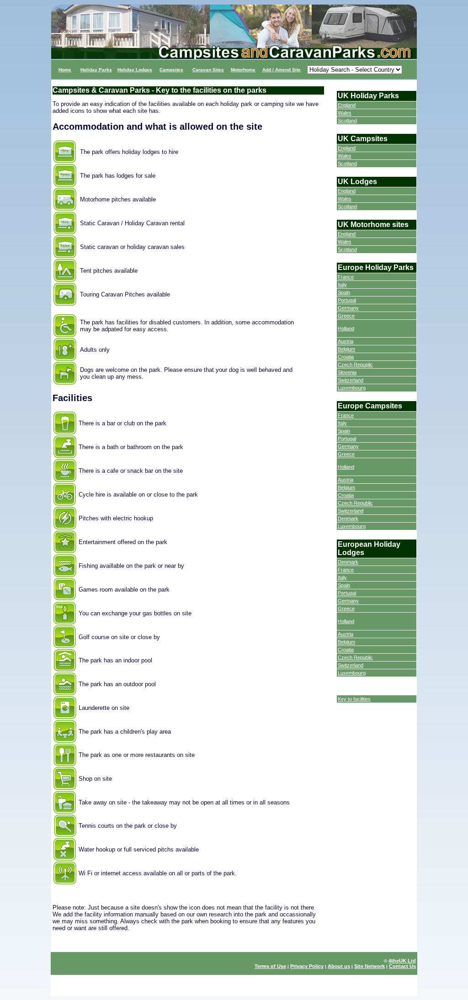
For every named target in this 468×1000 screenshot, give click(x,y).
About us (339, 966)
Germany (348, 308)
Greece (346, 315)
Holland (346, 328)
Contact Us (402, 966)
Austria (345, 341)
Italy (342, 284)
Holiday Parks (96, 69)
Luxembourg (352, 388)
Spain (344, 292)
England (347, 105)
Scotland (347, 120)
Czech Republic (355, 503)
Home (64, 69)
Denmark (348, 518)
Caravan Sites (208, 69)
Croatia (346, 357)
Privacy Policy (307, 966)
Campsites (171, 69)
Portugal (347, 300)
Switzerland (350, 380)
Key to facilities (354, 699)
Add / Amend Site (281, 69)
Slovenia (347, 372)
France (346, 277)
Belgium (346, 349)
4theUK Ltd (402, 960)
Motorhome (243, 69)
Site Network (369, 966)
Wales (344, 113)
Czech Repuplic (355, 364)
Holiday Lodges (134, 69)
